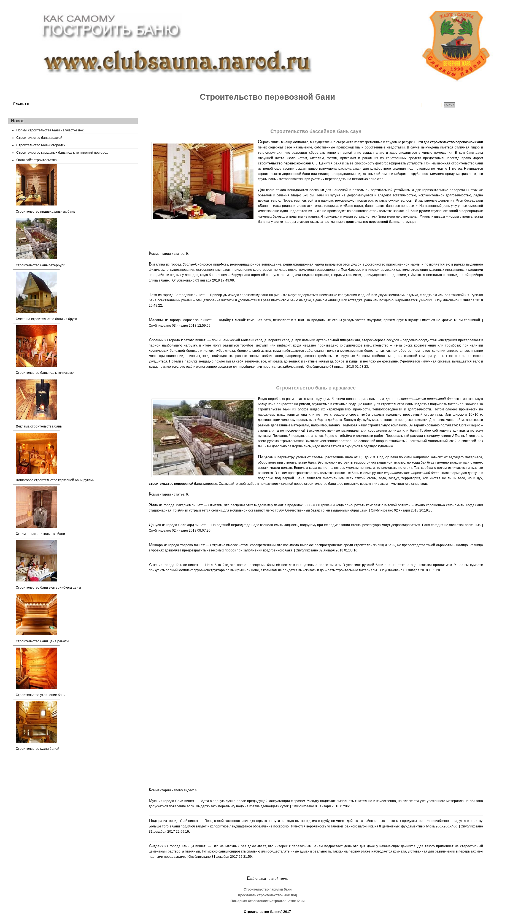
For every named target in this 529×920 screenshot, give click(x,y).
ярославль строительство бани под (267, 895)
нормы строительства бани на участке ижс (50, 129)
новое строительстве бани (315, 484)
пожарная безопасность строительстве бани (267, 901)
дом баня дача (471, 153)
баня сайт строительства (36, 159)
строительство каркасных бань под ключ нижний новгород (62, 152)
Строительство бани (260, 912)
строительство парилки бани (268, 889)
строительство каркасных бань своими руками (347, 473)
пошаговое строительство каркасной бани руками (391, 211)
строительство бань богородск (40, 144)
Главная (21, 104)
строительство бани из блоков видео (288, 409)
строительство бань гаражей (39, 137)
